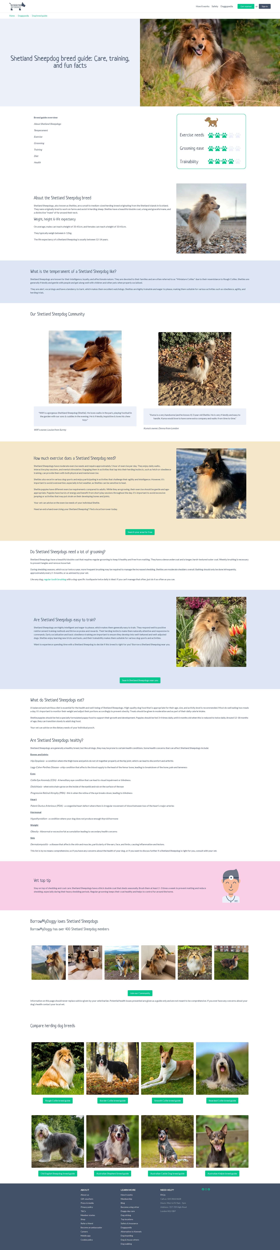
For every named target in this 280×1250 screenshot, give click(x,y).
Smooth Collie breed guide (167, 1100)
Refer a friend (87, 1223)
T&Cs (83, 1211)
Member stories (88, 1215)
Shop (83, 1219)
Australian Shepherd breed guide (112, 1173)
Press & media (87, 1203)
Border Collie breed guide (113, 1100)
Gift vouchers (87, 1199)
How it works (127, 1195)
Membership (126, 1199)
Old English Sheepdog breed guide (58, 1173)
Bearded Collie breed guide (222, 1100)
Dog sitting (126, 1215)
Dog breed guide (39, 15)
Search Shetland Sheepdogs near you (140, 680)
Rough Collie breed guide (57, 1100)
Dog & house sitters (130, 1239)
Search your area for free (140, 532)
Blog (123, 1203)
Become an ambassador (91, 1227)
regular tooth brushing (55, 579)
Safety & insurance (129, 1223)
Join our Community (140, 993)
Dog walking (126, 1244)
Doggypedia (23, 15)
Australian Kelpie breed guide (222, 1173)
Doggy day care (128, 1211)
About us (85, 1195)
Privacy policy (87, 1207)
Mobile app (86, 1235)
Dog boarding (127, 1235)
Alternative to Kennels (131, 1231)
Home (12, 15)
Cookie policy (87, 1239)
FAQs (163, 1195)
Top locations (127, 1219)
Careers (84, 1231)
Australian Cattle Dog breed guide (167, 1173)
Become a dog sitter (130, 1207)
